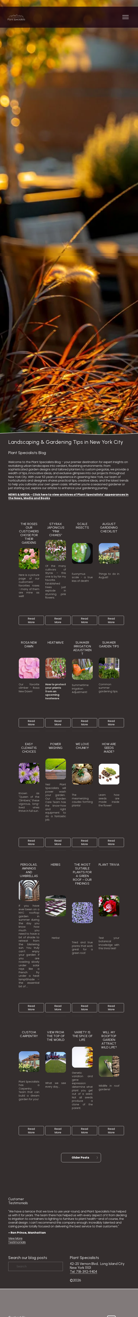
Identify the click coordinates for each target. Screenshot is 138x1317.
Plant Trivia (109, 865)
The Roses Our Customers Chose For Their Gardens (29, 533)
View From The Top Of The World (56, 1036)
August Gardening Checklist (109, 527)
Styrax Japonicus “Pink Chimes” (55, 529)
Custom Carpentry (29, 1034)
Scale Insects (82, 526)
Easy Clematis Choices (29, 748)
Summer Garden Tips (109, 644)
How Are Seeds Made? (109, 748)
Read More (31, 620)
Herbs (55, 865)
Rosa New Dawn (29, 644)
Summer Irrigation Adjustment (82, 648)
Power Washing (56, 746)
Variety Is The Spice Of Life (82, 1036)
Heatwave (56, 642)
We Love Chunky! (82, 746)
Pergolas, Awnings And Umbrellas (29, 870)
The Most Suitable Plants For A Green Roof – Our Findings (82, 874)
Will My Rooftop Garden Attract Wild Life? (109, 1039)
